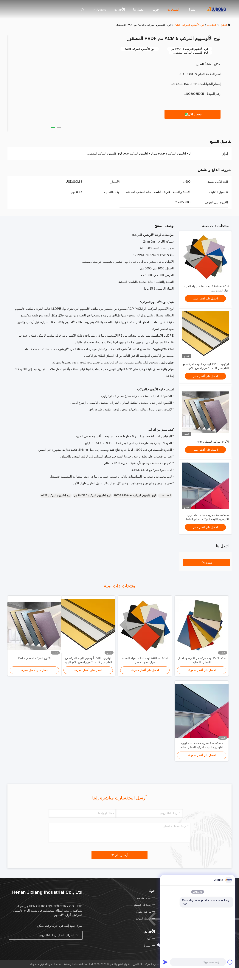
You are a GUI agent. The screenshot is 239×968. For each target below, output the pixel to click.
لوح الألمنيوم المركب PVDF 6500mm (135, 495)
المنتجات (173, 9)
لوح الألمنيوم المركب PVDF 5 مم (92, 495)
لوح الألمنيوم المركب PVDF (189, 24)
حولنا (156, 9)
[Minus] (165, 880)
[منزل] (216, 9)
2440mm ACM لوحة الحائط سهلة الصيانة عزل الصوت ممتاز (145, 660)
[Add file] (230, 962)
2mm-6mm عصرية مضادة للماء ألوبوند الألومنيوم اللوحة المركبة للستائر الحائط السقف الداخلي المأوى (207, 519)
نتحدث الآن (194, 114)
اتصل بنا (138, 9)
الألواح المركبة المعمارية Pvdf (212, 441)
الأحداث (119, 9)
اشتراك (70, 935)
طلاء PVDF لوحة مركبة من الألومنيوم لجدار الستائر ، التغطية (202, 660)
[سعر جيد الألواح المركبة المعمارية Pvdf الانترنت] (205, 412)
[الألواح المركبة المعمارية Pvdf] (34, 626)
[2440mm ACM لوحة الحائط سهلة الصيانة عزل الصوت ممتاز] (145, 626)
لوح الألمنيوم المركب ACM (55, 495)
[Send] (165, 962)
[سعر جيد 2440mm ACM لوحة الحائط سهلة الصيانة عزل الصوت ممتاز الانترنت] (205, 257)
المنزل (191, 9)
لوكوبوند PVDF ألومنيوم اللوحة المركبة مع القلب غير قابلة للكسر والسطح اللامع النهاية (206, 368)
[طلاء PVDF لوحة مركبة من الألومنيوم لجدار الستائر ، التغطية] (202, 626)
